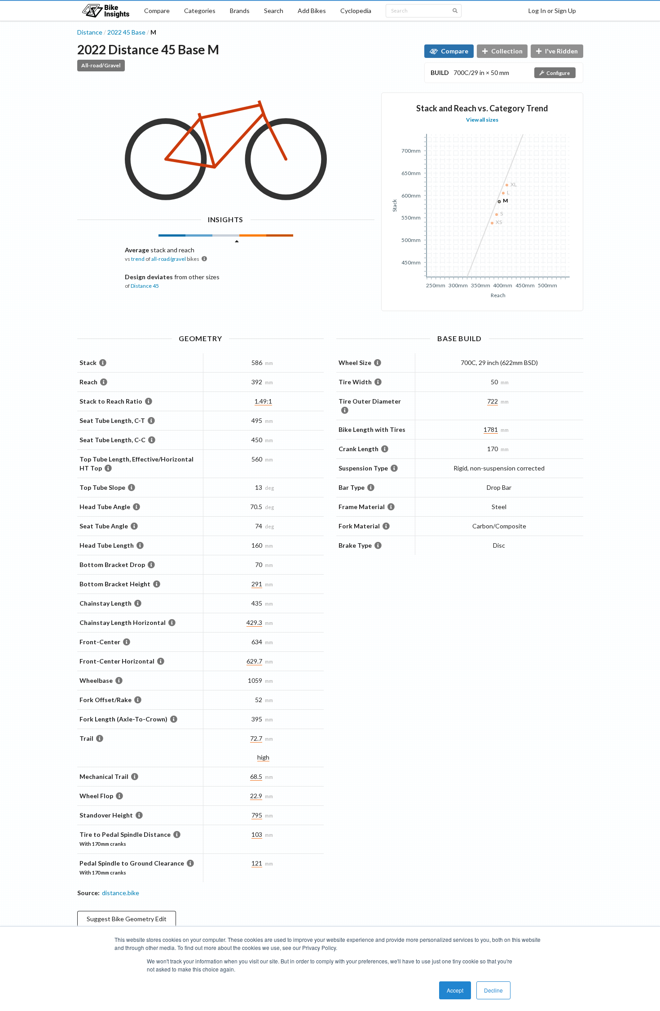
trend (138, 258)
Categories (200, 10)
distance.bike (120, 893)
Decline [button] (493, 990)
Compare (157, 10)
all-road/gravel (168, 258)
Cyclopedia (355, 10)
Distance (89, 32)
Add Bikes (312, 10)
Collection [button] (507, 51)
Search (273, 10)
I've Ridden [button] (561, 51)
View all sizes (482, 119)
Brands (240, 10)
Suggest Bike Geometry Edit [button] (127, 919)
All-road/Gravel (100, 65)
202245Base (126, 32)
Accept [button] (455, 990)
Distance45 (145, 285)
